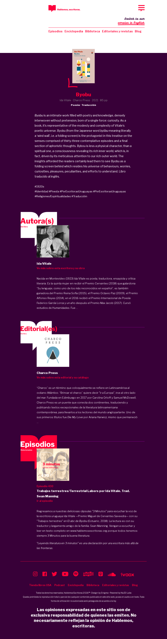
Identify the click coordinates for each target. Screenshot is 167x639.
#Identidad (41, 191)
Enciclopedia (74, 31)
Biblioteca (92, 31)
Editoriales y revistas (117, 31)
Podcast (59, 585)
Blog (138, 31)
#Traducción (79, 196)
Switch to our (131, 21)
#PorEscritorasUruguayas (76, 191)
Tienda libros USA (40, 585)
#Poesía (54, 191)
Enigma (105, 593)
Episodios (55, 31)
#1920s (39, 186)
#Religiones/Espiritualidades (53, 196)
